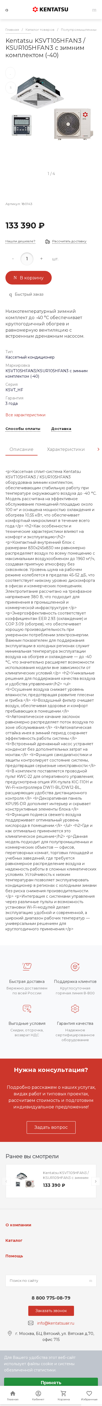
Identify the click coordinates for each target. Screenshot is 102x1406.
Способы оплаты (22, 429)
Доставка (61, 429)
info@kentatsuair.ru (55, 1323)
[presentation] (98, 449)
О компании (18, 1224)
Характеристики (66, 449)
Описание (21, 449)
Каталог (14, 1240)
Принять (51, 1382)
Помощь (14, 1256)
